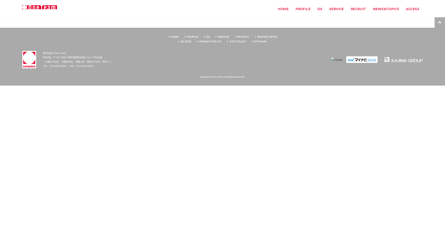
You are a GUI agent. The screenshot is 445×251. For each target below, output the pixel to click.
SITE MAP (260, 41)
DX (208, 36)
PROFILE (192, 36)
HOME (175, 36)
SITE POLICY (237, 41)
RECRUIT (243, 36)
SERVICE (223, 36)
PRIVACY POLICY (210, 41)
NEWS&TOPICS (267, 36)
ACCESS (186, 41)
